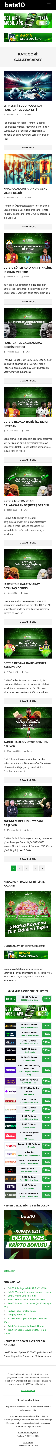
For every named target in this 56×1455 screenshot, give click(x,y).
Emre (26, 277)
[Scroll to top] (50, 1449)
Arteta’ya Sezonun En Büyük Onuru (26, 1326)
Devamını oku (28, 147)
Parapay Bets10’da (17, 1315)
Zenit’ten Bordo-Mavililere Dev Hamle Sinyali (25, 1332)
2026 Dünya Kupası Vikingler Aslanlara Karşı (25, 1320)
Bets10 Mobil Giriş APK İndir (22, 1296)
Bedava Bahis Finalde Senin (22, 1311)
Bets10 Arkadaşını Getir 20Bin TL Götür (27, 1288)
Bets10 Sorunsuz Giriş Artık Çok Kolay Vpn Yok (27, 1305)
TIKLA (46, 1026)
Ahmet (28, 115)
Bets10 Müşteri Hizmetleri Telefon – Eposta (30, 1292)
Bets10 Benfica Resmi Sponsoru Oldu (26, 1300)
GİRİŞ (47, 999)
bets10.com (9, 1271)
